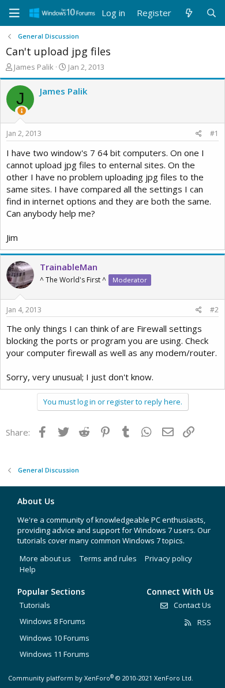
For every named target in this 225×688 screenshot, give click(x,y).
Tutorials (35, 605)
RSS (203, 622)
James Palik (34, 67)
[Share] (199, 134)
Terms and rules (108, 558)
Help (28, 569)
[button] (14, 13)
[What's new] (188, 13)
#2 (214, 310)
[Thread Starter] (21, 111)
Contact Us (191, 605)
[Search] (211, 13)
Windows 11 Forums (54, 654)
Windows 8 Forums (52, 621)
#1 (214, 133)
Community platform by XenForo (100, 678)
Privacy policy (168, 558)
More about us (45, 558)
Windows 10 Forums (54, 638)
